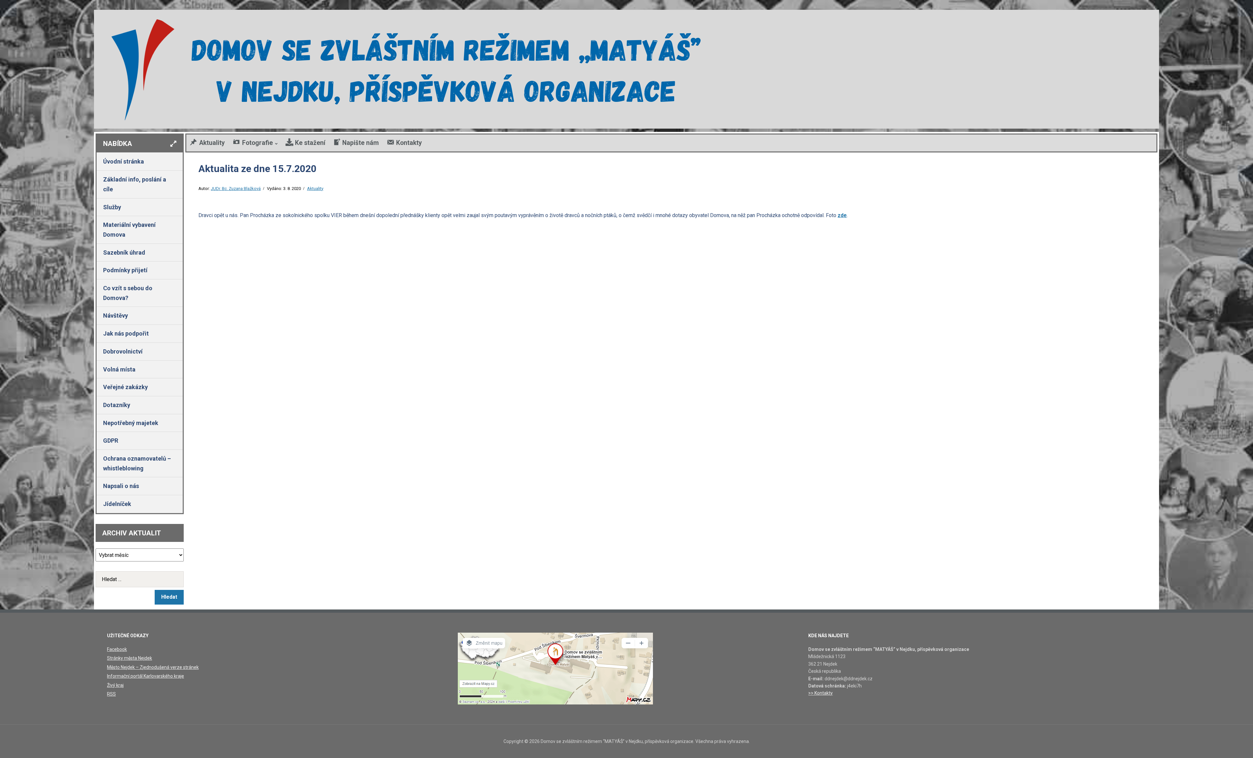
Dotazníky (116, 405)
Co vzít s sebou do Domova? (127, 293)
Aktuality (315, 188)
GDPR (110, 440)
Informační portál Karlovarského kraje (145, 676)
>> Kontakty (820, 693)
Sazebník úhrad (124, 252)
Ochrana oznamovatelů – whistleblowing (137, 463)
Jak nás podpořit (126, 333)
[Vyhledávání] (140, 579)
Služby (112, 207)
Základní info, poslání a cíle (134, 184)
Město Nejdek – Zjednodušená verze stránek (153, 667)
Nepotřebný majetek (130, 422)
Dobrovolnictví (123, 351)
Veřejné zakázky (125, 387)
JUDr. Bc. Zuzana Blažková (236, 188)
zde (842, 215)
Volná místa (119, 369)
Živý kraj (115, 685)
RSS (111, 694)
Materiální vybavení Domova (129, 229)
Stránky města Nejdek (129, 658)
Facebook (117, 649)
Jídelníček (117, 503)
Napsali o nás (121, 485)
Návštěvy (115, 315)
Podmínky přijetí (125, 270)
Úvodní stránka (123, 161)
